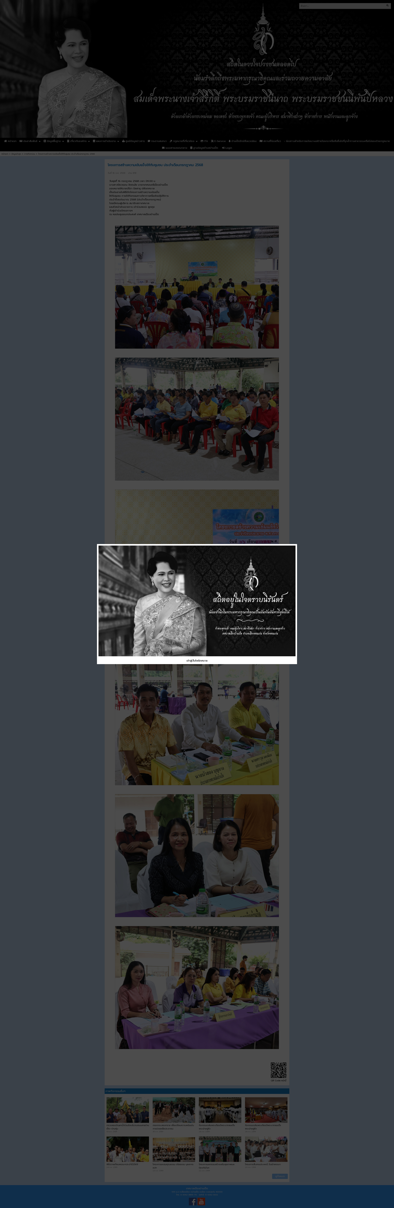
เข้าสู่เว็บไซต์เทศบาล (197, 661)
